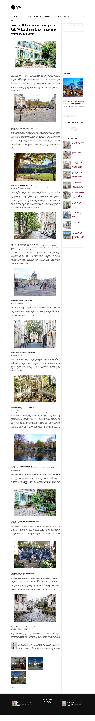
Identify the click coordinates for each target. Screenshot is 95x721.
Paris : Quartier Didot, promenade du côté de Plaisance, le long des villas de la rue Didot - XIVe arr (78, 144)
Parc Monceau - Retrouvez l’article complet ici (22, 466)
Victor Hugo (53, 203)
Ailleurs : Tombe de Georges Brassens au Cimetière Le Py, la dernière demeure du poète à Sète (78, 154)
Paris (21, 16)
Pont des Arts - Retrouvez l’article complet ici (22, 300)
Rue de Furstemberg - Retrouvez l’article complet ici (23, 352)
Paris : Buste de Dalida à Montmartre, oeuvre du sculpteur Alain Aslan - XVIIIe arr (77, 224)
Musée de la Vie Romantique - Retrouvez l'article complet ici (25, 521)
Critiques (47, 16)
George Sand (44, 529)
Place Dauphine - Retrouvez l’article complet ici (22, 126)
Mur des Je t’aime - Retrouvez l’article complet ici (23, 573)
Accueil (15, 16)
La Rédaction (14, 38)
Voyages (28, 16)
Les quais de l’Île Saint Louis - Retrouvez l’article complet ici (25, 244)
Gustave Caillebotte (24, 483)
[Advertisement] (60, 5)
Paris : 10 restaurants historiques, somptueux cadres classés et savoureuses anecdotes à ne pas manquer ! (78, 214)
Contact (66, 16)
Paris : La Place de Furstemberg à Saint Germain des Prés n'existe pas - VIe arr (78, 204)
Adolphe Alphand (46, 474)
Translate (73, 118)
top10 (12, 20)
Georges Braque (46, 482)
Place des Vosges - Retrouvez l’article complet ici (22, 185)
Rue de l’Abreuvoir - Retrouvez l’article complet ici (24, 626)
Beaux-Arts (37, 16)
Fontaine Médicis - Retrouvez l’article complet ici (23, 407)
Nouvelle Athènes (39, 528)
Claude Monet (27, 482)
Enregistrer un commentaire (17, 687)
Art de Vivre (57, 16)
